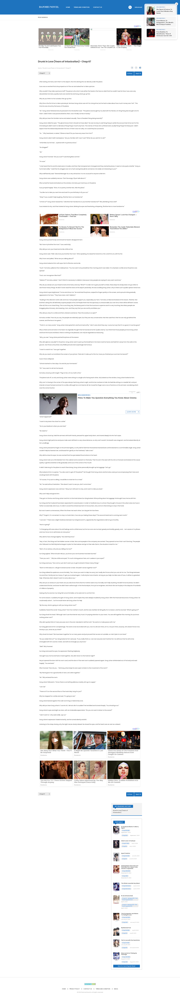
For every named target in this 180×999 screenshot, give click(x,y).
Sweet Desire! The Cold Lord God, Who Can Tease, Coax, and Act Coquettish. (129, 867)
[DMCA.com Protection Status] (90, 984)
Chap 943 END (126, 917)
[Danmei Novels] (49, 7)
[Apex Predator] (116, 857)
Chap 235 (124, 962)
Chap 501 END (125, 830)
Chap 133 (124, 933)
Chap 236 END (126, 957)
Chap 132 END (125, 856)
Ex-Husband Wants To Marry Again (130, 827)
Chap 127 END (125, 943)
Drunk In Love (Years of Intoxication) (53, 68)
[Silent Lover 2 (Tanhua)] (116, 844)
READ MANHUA (43, 17)
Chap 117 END (125, 843)
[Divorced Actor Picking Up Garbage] (116, 957)
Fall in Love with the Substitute (130, 940)
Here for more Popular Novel (126, 966)
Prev (130, 73)
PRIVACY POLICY (75, 989)
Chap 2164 (125, 876)
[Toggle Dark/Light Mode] (140, 67)
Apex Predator (125, 853)
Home (40, 68)
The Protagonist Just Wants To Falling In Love (129, 914)
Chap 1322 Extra (126, 889)
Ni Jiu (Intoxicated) (127, 896)
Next (137, 73)
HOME (68, 7)
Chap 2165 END (126, 871)
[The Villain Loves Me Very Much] (116, 887)
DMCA (116, 989)
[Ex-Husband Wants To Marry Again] (116, 830)
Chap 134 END (125, 930)
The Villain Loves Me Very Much (130, 883)
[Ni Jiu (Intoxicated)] (116, 899)
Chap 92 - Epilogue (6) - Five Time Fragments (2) (129, 899)
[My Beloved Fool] (116, 931)
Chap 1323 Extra (126, 886)
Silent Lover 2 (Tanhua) (128, 841)
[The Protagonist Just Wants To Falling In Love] (116, 917)
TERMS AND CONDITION (81, 7)
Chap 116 (124, 846)
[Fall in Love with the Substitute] (116, 944)
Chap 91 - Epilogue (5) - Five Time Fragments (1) (129, 905)
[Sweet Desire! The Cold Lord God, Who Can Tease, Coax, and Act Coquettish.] (116, 869)
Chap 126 (124, 947)
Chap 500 (125, 835)
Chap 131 (124, 859)
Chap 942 (125, 922)
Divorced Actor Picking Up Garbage (129, 953)
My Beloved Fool (126, 928)
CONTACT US (97, 7)
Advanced (138, 7)
